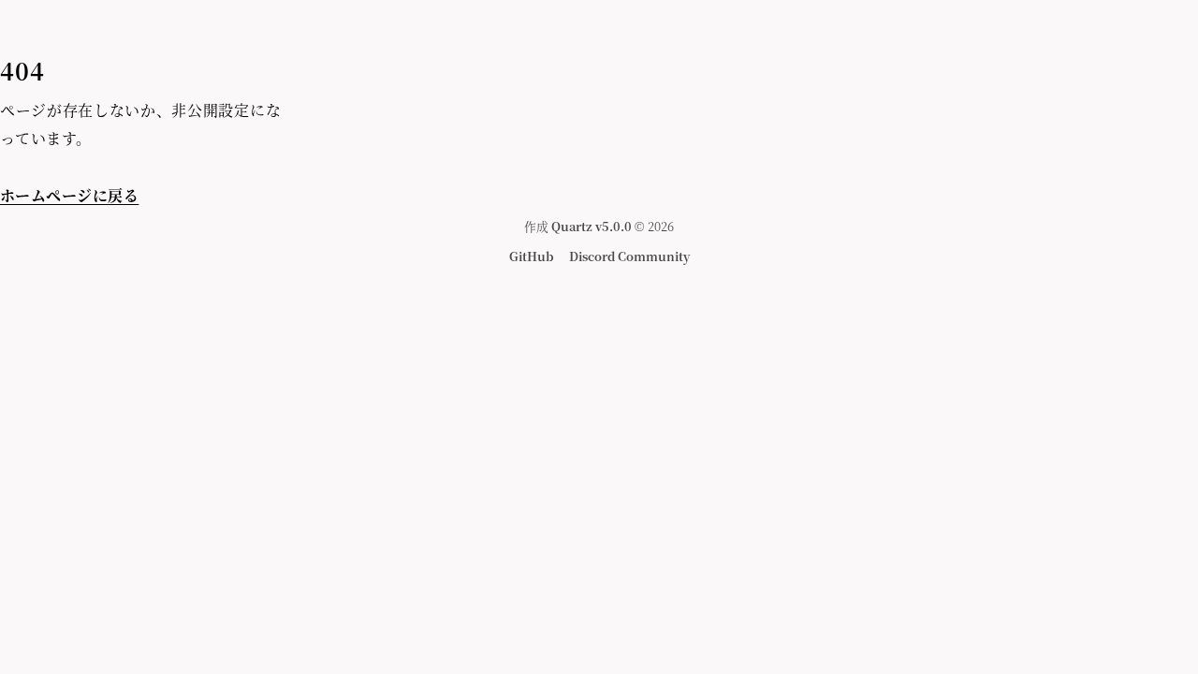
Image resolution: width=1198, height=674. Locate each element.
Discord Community (629, 256)
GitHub (531, 256)
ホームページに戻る (69, 195)
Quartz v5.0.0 (591, 226)
